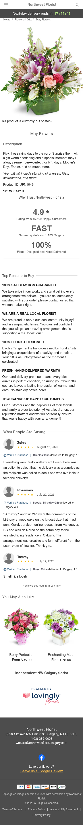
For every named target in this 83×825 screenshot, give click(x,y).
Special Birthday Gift (46, 502)
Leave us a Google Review (41, 771)
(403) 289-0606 (41, 738)
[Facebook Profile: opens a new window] (42, 757)
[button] (74, 815)
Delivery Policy (41, 814)
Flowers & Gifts (23, 19)
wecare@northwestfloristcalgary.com (41, 742)
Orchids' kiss (41, 455)
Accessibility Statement (64, 809)
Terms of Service (12, 809)
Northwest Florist (41, 4)
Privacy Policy (36, 809)
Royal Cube (40, 569)
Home (6, 19)
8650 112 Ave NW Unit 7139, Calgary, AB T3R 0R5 (41, 734)
